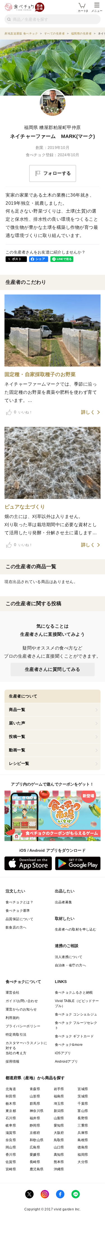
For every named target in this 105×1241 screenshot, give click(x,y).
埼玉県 (59, 1104)
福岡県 (83, 1155)
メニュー (96, 10)
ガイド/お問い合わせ (22, 1001)
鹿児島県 (37, 1169)
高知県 (59, 1155)
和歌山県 (37, 1140)
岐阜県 (11, 1125)
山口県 (59, 1147)
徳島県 (83, 1147)
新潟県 (59, 1111)
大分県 (83, 1162)
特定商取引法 (16, 1035)
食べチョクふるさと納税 (74, 992)
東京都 (11, 1111)
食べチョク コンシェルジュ (76, 1014)
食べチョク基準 (18, 911)
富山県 (83, 1111)
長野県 (83, 1118)
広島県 (35, 1147)
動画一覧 (17, 750)
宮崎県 (11, 1169)
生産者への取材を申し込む (76, 929)
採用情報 (13, 1061)
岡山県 (11, 1147)
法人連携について (69, 957)
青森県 (35, 1089)
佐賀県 (11, 1162)
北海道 (11, 1089)
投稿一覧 (17, 736)
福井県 (35, 1118)
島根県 (83, 1140)
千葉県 (83, 1104)
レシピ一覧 (19, 763)
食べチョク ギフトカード (74, 1036)
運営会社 (13, 992)
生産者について (23, 696)
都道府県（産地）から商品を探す (35, 1078)
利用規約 (13, 1018)
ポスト (17, 259)
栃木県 (11, 1104)
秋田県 (11, 1096)
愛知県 (59, 1125)
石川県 (11, 1118)
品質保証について (19, 919)
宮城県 (83, 1089)
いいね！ (23, 412)
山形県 (35, 1096)
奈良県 (11, 1140)
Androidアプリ (66, 1061)
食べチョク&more (69, 1045)
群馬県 (35, 1104)
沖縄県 (59, 1169)
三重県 (83, 1125)
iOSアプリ (63, 1053)
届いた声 (17, 723)
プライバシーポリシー (23, 1026)
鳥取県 (59, 1140)
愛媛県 (35, 1155)
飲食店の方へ (16, 927)
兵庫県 (83, 1133)
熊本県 (59, 1162)
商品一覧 (17, 709)
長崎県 (35, 1162)
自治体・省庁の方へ (70, 965)
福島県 (59, 1096)
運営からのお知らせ (21, 1009)
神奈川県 (37, 1111)
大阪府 (59, 1133)
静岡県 (35, 1125)
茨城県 (83, 1096)
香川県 (11, 1155)
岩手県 (59, 1089)
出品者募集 (63, 902)
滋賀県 (11, 1133)
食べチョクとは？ (19, 902)
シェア (40, 259)
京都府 (35, 1133)
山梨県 (59, 1118)
